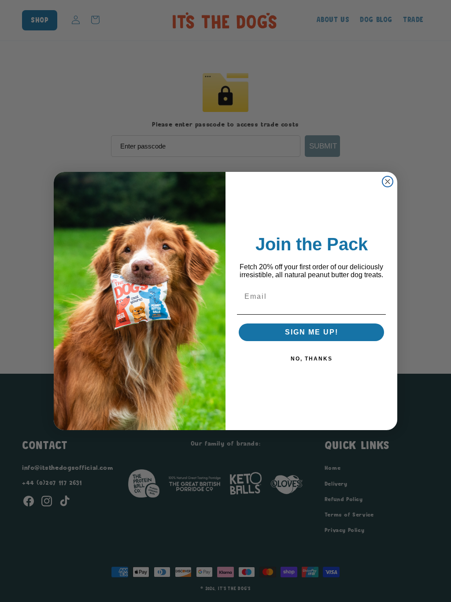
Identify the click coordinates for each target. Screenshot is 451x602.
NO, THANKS (312, 359)
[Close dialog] (387, 181)
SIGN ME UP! (311, 332)
